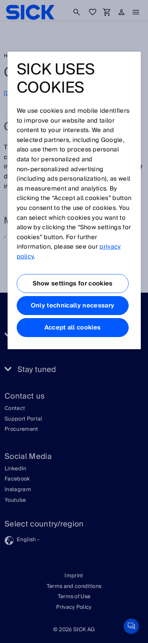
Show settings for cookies (73, 283)
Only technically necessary (72, 305)
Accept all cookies (72, 327)
